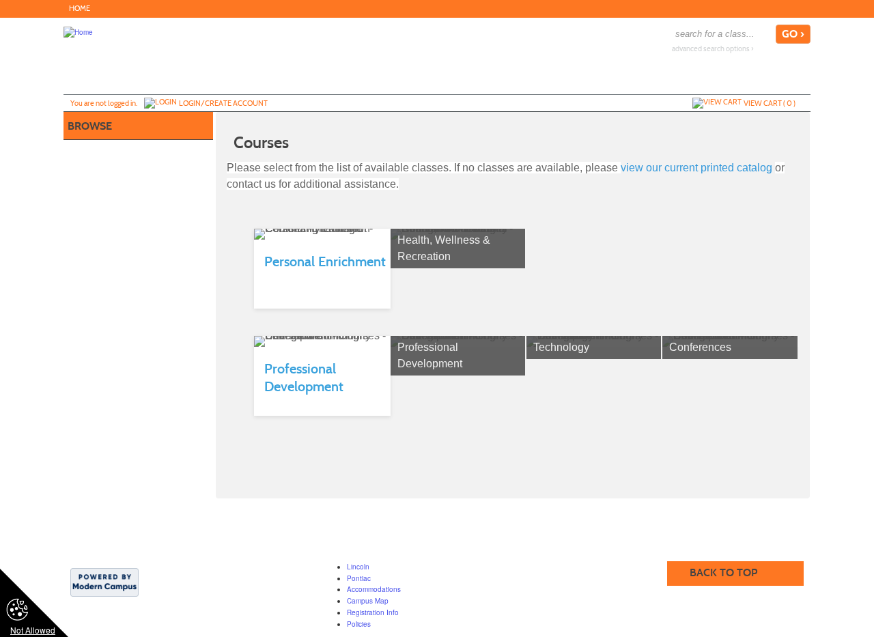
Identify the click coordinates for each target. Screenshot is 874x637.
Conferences (700, 347)
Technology (561, 347)
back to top (723, 572)
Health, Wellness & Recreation (443, 248)
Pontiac (359, 578)
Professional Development (429, 355)
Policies (359, 624)
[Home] (78, 31)
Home (79, 8)
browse (90, 125)
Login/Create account (223, 103)
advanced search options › (713, 48)
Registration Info (373, 612)
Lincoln (358, 566)
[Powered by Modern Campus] (104, 581)
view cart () (769, 103)
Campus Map (368, 601)
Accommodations (374, 589)
